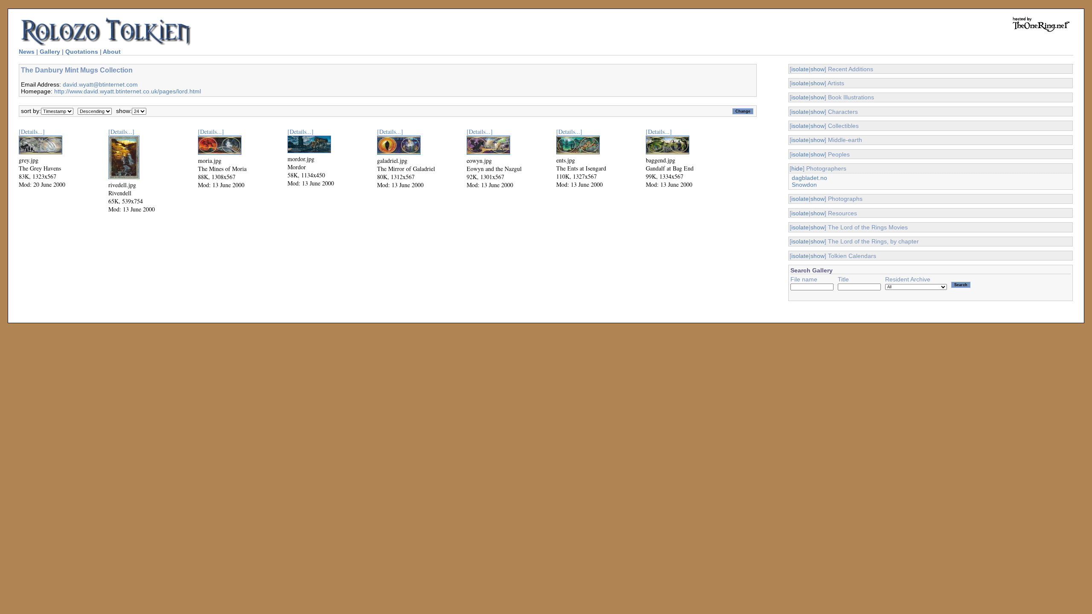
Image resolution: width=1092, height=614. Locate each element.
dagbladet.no (809, 177)
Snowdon (804, 184)
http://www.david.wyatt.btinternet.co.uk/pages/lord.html (127, 91)
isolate (800, 69)
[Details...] (32, 131)
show (817, 69)
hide (797, 168)
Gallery (50, 51)
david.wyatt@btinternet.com (100, 84)
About (112, 51)
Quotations (81, 51)
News (27, 51)
